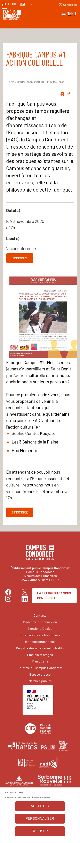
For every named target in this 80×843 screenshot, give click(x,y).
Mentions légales (40, 628)
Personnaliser (40, 818)
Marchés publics (40, 681)
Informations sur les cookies (40, 635)
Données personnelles (40, 641)
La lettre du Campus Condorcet (54, 595)
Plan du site (40, 661)
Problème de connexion (40, 622)
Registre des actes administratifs (40, 648)
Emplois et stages (40, 655)
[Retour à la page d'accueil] (12, 15)
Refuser (40, 831)
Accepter (40, 806)
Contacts (40, 615)
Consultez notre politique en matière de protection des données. (28, 797)
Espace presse (40, 674)
